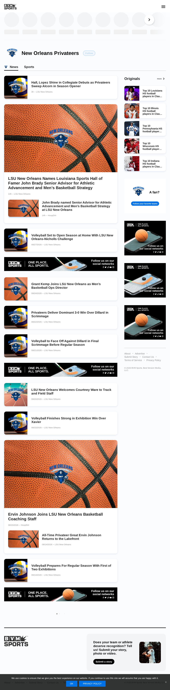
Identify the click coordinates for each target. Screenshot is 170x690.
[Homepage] (10, 7)
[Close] (166, 682)
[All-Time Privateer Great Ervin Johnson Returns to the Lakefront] (23, 539)
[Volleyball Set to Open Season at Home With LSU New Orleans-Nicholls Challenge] (15, 240)
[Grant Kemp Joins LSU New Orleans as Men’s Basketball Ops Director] (15, 288)
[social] (60, 264)
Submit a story (104, 661)
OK (71, 683)
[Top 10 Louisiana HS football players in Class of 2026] (131, 93)
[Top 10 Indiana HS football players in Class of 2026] (131, 163)
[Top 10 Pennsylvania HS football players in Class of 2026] (131, 128)
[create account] (145, 196)
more (159, 79)
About (127, 353)
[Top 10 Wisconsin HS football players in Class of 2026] (131, 146)
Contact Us (148, 357)
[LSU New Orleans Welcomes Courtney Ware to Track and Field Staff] (15, 394)
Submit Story (131, 357)
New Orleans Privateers (50, 53)
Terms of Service (133, 360)
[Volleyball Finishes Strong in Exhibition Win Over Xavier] (15, 423)
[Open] (163, 6)
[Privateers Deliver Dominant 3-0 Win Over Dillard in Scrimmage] (15, 317)
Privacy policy (92, 683)
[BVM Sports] (16, 640)
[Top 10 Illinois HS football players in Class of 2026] (131, 110)
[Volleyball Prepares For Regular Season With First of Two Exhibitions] (15, 570)
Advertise (140, 353)
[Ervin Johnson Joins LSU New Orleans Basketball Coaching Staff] (60, 474)
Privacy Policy (153, 360)
